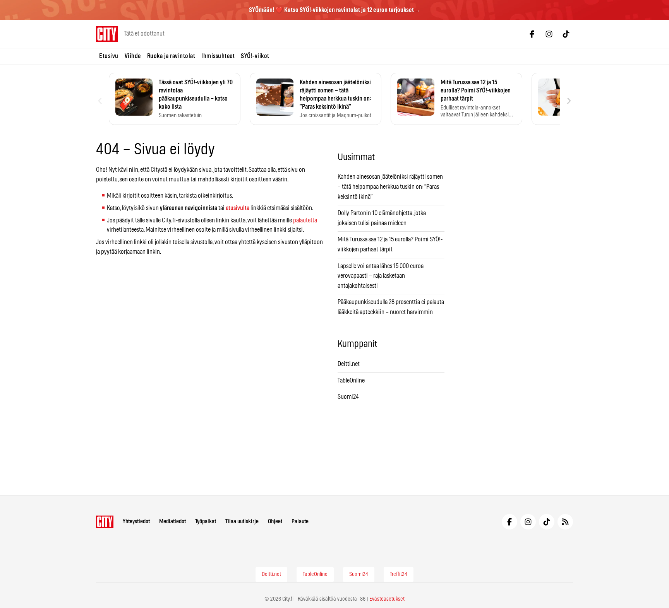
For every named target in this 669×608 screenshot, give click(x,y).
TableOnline (351, 380)
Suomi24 (348, 397)
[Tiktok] (566, 34)
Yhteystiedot (136, 521)
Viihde (133, 56)
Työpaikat (205, 521)
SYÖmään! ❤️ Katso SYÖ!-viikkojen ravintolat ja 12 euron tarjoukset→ (334, 10)
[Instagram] (549, 34)
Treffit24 (398, 574)
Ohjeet (275, 521)
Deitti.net (349, 364)
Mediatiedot (172, 521)
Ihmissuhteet (218, 56)
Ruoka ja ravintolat (171, 56)
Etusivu (108, 56)
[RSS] (565, 521)
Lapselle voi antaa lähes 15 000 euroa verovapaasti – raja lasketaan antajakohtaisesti (381, 276)
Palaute (300, 521)
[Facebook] (532, 34)
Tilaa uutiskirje (242, 521)
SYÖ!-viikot (255, 56)
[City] (104, 522)
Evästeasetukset (387, 599)
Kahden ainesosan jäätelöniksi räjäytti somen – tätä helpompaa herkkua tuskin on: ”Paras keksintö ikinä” (390, 187)
